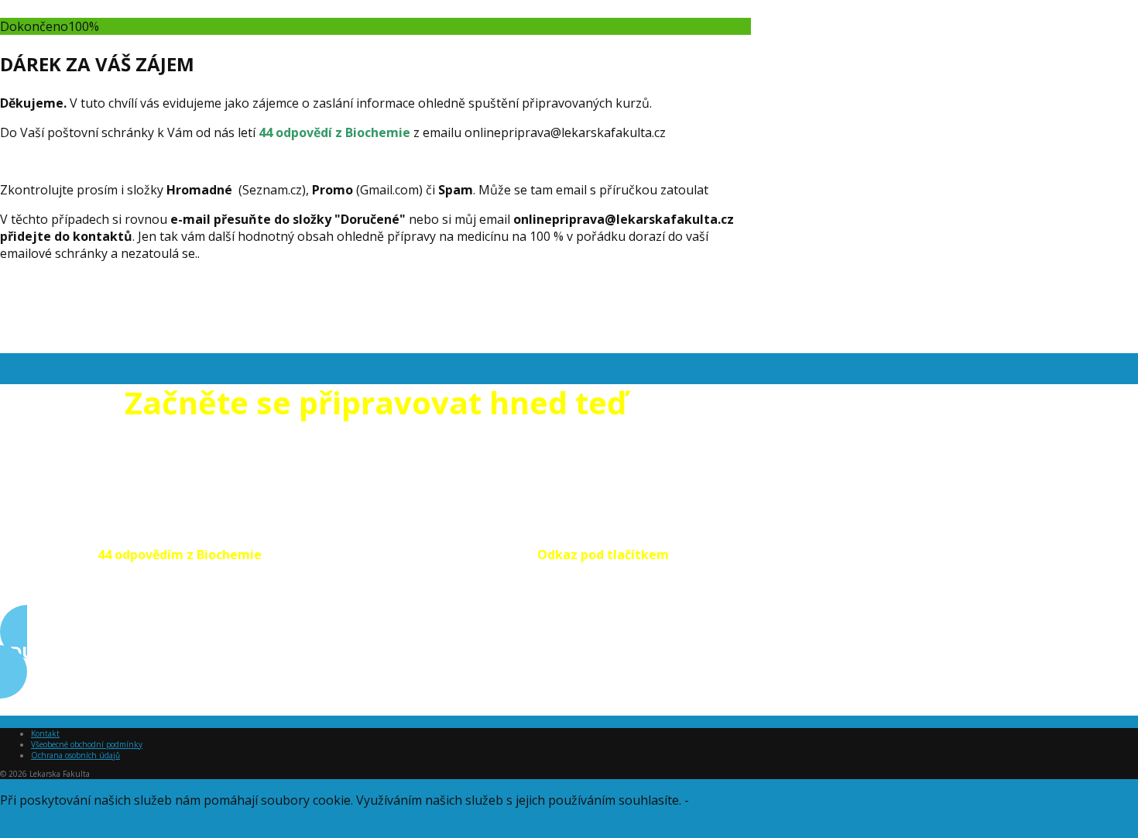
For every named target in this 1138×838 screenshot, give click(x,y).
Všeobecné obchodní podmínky (86, 744)
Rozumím (27, 829)
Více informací (732, 800)
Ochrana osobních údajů (75, 755)
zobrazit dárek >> (50, 707)
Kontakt (45, 733)
